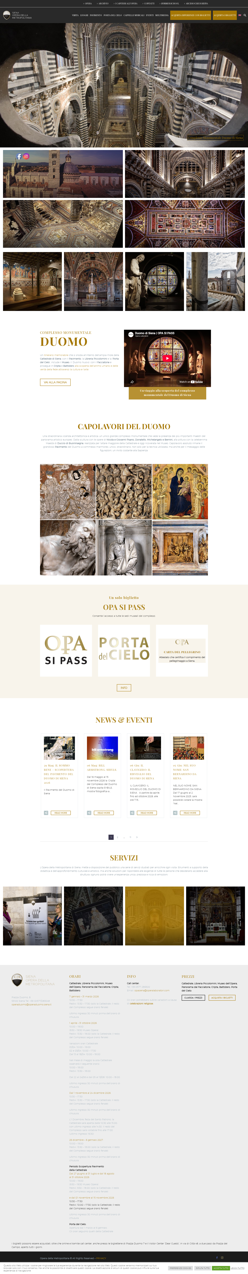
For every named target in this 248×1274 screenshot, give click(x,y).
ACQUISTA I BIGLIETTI (225, 15)
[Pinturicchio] (68, 492)
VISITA (75, 15)
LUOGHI (84, 15)
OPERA (88, 3)
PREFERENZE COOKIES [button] (180, 1268)
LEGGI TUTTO (237, 1268)
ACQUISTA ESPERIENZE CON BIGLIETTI (190, 15)
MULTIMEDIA (161, 15)
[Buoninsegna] (180, 492)
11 (130, 837)
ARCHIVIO (103, 3)
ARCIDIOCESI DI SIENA (197, 3)
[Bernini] (68, 548)
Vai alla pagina (55, 382)
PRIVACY (101, 1258)
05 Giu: (185, 771)
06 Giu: (142, 771)
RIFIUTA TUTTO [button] (203, 1268)
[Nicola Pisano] (124, 492)
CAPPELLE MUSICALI (134, 15)
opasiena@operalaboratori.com (151, 990)
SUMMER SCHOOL (170, 3)
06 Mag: (102, 767)
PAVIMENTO (96, 15)
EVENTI (150, 15)
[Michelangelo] (124, 548)
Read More (61, 813)
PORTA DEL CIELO (113, 15)
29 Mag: (59, 773)
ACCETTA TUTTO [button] (221, 1268)
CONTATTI (149, 3)
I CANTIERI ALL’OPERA (126, 3)
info (124, 687)
